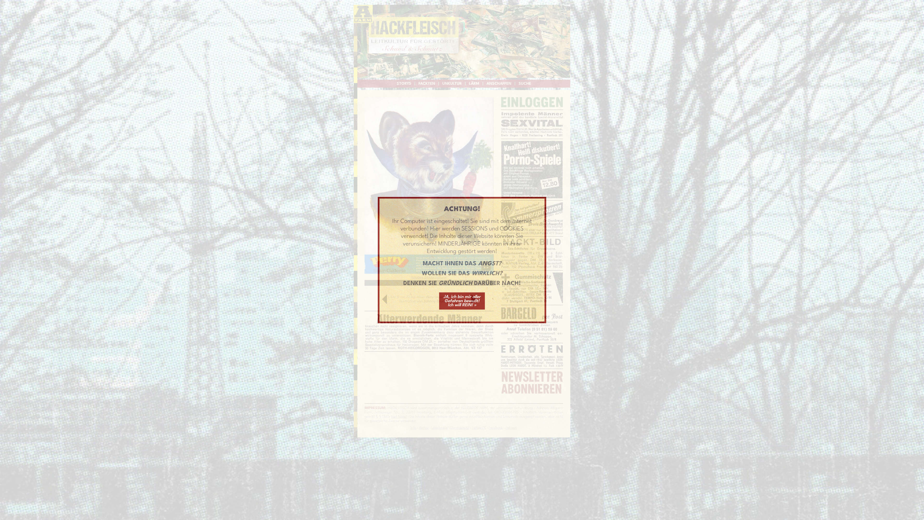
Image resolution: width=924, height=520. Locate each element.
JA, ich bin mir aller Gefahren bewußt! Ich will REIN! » (462, 301)
